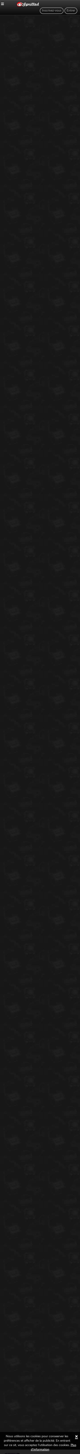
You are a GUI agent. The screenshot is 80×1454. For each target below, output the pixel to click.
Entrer (71, 10)
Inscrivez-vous (51, 10)
